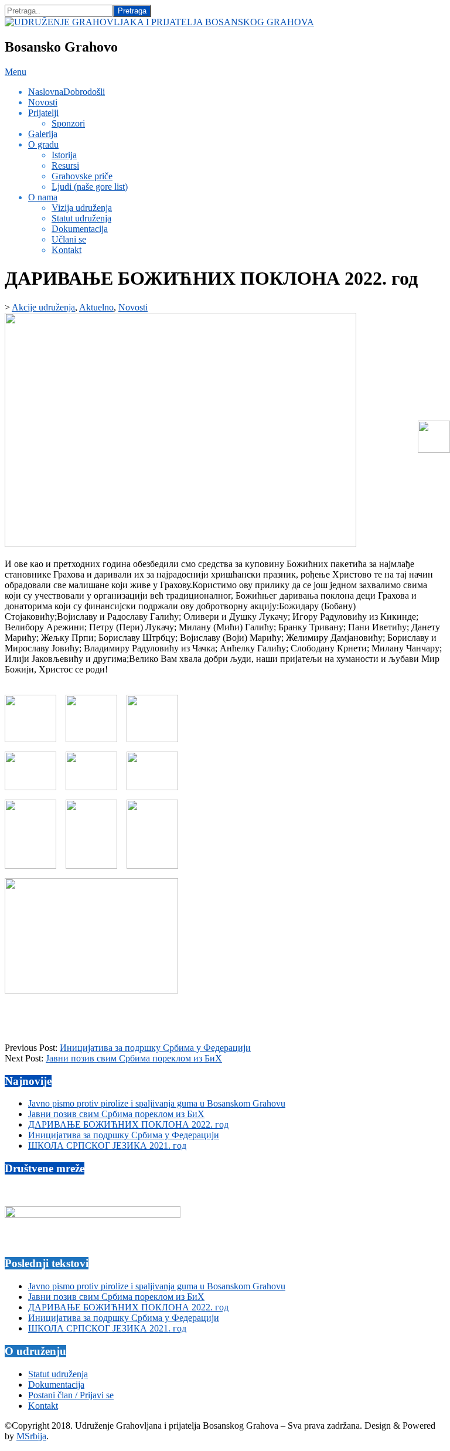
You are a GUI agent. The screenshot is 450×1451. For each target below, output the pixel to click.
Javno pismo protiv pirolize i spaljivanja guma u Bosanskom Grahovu (156, 1103)
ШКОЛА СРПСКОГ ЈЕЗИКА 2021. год (107, 1145)
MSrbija (31, 1436)
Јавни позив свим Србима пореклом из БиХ (134, 1058)
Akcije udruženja (43, 307)
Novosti (133, 307)
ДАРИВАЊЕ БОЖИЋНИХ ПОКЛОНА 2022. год (128, 1124)
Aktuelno (96, 307)
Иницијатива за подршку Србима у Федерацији (155, 1048)
